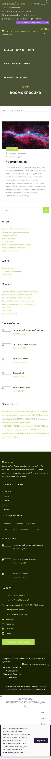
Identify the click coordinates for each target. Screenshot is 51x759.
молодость (28, 422)
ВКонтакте (30, 15)
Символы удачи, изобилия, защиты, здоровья (20, 291)
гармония (16, 415)
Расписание (22, 77)
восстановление (7, 415)
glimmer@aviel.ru (12, 15)
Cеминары (6, 274)
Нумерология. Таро (10, 235)
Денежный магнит (20, 358)
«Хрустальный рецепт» (22, 387)
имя (24, 419)
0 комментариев (15, 157)
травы (46, 430)
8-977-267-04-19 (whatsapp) (17, 11)
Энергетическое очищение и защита (17, 244)
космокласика (17, 110)
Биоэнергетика (8, 268)
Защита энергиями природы (24, 344)
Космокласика (16, 162)
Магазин (16, 63)
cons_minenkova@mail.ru (17, 614)
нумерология (11, 425)
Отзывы (8, 77)
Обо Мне (20, 50)
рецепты (35, 429)
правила (4, 430)
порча (46, 426)
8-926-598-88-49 (12, 7)
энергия (11, 436)
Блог (6, 63)
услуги (6, 496)
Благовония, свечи (9, 313)
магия (21, 422)
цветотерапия (44, 433)
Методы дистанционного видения (15, 232)
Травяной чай (18, 373)
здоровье (14, 418)
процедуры (25, 430)
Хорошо (41, 740)
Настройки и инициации (11, 271)
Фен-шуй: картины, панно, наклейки (16, 297)
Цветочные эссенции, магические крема (18, 304)
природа (19, 430)
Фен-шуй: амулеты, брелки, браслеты (17, 294)
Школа (27, 63)
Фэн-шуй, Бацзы (8, 238)
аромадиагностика (19, 412)
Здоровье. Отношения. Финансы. (15, 229)
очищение (26, 426)
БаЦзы (5, 411)
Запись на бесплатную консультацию (33, 22)
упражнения (18, 433)
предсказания (12, 430)
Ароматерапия (8, 241)
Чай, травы (6, 310)
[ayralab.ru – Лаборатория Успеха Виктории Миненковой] (21, 34)
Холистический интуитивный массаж (28, 330)
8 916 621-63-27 (20, 595)
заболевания (44, 415)
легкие (4, 422)
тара (42, 430)
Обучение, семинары (10, 251)
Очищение (24, 529)
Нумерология (9, 529)
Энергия (19, 523)
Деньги (36, 529)
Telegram (37, 19)
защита (4, 419)
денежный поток (26, 415)
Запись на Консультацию (18, 642)
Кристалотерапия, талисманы (14, 247)
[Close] (1, 696)
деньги (36, 415)
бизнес (33, 412)
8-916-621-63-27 (38, 4)
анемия (10, 412)
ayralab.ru (6, 661)
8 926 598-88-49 (21, 600)
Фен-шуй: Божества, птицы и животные (18, 301)
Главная (8, 50)
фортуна (36, 433)
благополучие (41, 411)
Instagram (8, 19)
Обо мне (7, 491)
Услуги (30, 50)
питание (38, 426)
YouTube (23, 19)
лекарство (9, 422)
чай (3, 437)
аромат (28, 412)
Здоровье (7, 523)
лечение (16, 422)
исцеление (32, 418)
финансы (28, 433)
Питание (31, 523)
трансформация (7, 433)
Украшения (6, 307)
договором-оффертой (28, 689)
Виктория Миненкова (17, 153)
